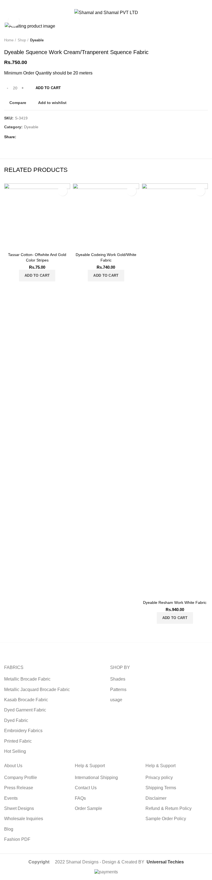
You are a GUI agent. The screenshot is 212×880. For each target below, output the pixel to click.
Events (11, 798)
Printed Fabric (18, 741)
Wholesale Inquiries (23, 818)
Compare (17, 103)
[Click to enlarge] (13, 21)
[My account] (206, 12)
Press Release (18, 787)
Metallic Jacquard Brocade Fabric (37, 689)
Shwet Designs (19, 808)
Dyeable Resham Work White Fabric (174, 602)
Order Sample (88, 808)
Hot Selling (15, 751)
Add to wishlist (52, 103)
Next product (205, 40)
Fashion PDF (17, 839)
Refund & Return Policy (168, 808)
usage (116, 699)
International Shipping (96, 777)
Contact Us (86, 787)
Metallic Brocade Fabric (27, 679)
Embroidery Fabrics (23, 730)
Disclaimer (155, 798)
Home (9, 40)
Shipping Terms (160, 787)
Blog (8, 829)
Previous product (194, 40)
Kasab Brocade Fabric (26, 699)
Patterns (118, 689)
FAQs (80, 798)
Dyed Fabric (16, 720)
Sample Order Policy (165, 818)
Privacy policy (159, 777)
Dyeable (37, 40)
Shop (22, 40)
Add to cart (48, 88)
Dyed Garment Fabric (25, 710)
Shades (117, 679)
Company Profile (20, 777)
